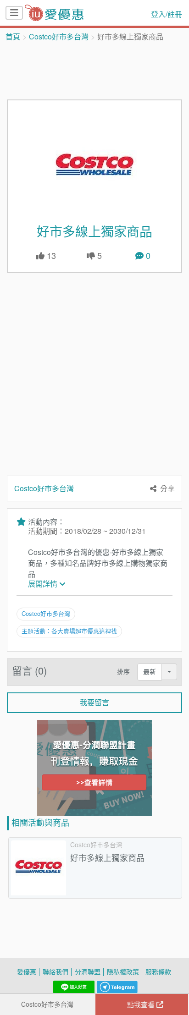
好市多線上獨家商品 (94, 231)
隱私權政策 (123, 972)
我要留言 (94, 702)
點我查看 (141, 1004)
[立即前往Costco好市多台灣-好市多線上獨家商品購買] (94, 167)
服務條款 (158, 972)
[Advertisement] (94, 70)
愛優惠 (26, 972)
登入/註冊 (166, 14)
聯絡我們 (55, 972)
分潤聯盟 (87, 972)
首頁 (13, 36)
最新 (149, 672)
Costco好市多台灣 (59, 36)
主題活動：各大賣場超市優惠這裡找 (69, 631)
